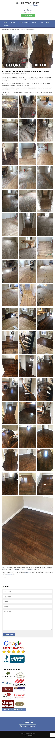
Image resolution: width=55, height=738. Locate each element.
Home (5, 22)
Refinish (5, 576)
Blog (47, 22)
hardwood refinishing (18, 569)
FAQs (41, 22)
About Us (12, 22)
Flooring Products (24, 22)
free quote (27, 572)
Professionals (24, 73)
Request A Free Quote (29, 726)
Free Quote (28, 15)
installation (30, 569)
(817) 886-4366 (28, 11)
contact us (9, 574)
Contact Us (6, 25)
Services (34, 22)
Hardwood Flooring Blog (10, 29)
